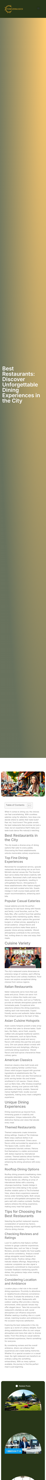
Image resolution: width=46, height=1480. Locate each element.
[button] (38, 8)
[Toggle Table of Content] (27, 805)
